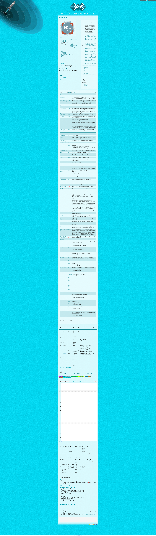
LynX (88, 37)
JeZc (68, 282)
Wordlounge (93, 373)
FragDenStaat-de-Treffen (63, 142)
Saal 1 (74, 373)
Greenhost (62, 57)
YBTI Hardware (62, 252)
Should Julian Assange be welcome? (90, 514)
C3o (68, 276)
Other (87, 376)
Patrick (69, 118)
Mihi (68, 179)
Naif (90, 38)
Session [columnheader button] (61, 92)
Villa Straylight (89, 373)
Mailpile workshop (87, 54)
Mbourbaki (69, 229)
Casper (94, 34)
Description (73, 92)
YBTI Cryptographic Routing (63, 247)
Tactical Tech (63, 58)
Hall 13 (60, 373)
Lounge (71, 373)
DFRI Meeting (62, 116)
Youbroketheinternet (86, 73)
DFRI (61, 44)
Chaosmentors (85, 85)
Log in (149, 0)
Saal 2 (76, 373)
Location (60, 75)
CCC (64, 376)
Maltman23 (93, 37)
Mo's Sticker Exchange (90, 43)
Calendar (85, 369)
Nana (91, 38)
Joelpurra (69, 116)
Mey (68, 286)
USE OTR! (62, 51)
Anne (89, 34)
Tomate (69, 289)
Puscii (62, 50)
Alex (87, 34)
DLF (65, 376)
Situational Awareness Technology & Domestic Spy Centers (90, 60)
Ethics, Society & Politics (74, 376)
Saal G (80, 373)
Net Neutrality (90, 55)
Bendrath (69, 275)
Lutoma (69, 284)
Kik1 (91, 36)
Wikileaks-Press (63, 52)
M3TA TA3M (94, 53)
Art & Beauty (61, 376)
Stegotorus (87, 44)
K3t (68, 291)
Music (85, 376)
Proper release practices (63, 188)
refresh (95, 88)
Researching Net (62, 212)
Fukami (89, 35)
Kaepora (89, 36)
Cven (68, 264)
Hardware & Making (81, 376)
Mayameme (69, 238)
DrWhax (69, 188)
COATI (64, 365)
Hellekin (69, 301)
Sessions (92, 13)
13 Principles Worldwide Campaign (89, 45)
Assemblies (86, 13)
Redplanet (88, 39)
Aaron (86, 34)
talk (88, 482)
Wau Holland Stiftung (86, 72)
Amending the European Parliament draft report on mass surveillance (63, 97)
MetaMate (69, 285)
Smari (94, 39)
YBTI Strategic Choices (63, 300)
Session (69, 377)
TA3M (89, 44)
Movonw (86, 38)
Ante (90, 34)
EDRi (61, 42)
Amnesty (69, 100)
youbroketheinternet (64, 54)
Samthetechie (91, 39)
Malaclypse (90, 37)
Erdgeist (69, 278)
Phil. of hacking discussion (63, 184)
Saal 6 (78, 373)
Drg (87, 35)
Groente (91, 35)
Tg (68, 288)
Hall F (69, 373)
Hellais (69, 145)
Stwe (68, 142)
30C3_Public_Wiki (66, 6)
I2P (61, 56)
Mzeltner (89, 38)
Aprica (92, 34)
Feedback (74, 13)
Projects (80, 13)
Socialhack (69, 166)
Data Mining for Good (62, 118)
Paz (93, 38)
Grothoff (69, 258)
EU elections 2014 (90, 49)
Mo (68, 303)
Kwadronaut (93, 36)
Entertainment (68, 376)
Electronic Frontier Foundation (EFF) (88, 69)
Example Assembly (86, 84)
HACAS (84, 71)
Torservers (92, 44)
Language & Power (90, 53)
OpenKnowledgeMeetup (88, 56)
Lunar (86, 37)
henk (60, 469)
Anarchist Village (86, 67)
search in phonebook (89, 461)
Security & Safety (65, 377)
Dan (68, 252)
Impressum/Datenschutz (79, 535)
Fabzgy (60, 365)
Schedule (62, 13)
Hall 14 (63, 373)
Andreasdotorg (70, 274)
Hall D (65, 373)
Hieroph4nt (86, 36)
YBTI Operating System (63, 267)
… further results (86, 86)
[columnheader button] (70, 92)
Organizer (69, 92)
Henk (94, 35)
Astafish (69, 108)
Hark (93, 35)
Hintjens (69, 263)
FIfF (84, 70)
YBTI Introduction (62, 257)
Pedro (69, 186)
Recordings (68, 13)
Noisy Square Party (64, 69)
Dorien (69, 150)
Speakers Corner (84, 373)
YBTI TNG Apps (62, 306)
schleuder (64, 353)
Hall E (67, 373)
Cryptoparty (85, 68)
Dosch (69, 157)
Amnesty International (86, 66)
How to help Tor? (62, 152)
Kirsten (60, 331)
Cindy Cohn (69, 140)
